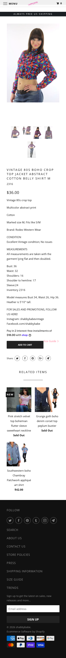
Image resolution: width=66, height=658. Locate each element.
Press (11, 563)
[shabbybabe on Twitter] (11, 520)
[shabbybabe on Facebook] (19, 520)
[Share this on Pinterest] (32, 358)
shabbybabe (23, 627)
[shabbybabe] (33, 3)
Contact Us (16, 546)
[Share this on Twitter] (17, 358)
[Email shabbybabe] (54, 520)
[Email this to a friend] (48, 358)
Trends (12, 588)
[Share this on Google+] (40, 358)
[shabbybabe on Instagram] (46, 520)
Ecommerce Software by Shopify (26, 631)
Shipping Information (25, 571)
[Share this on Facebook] (24, 358)
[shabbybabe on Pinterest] (28, 520)
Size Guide (50, 341)
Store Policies (18, 555)
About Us (14, 538)
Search (12, 530)
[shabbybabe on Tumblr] (37, 520)
